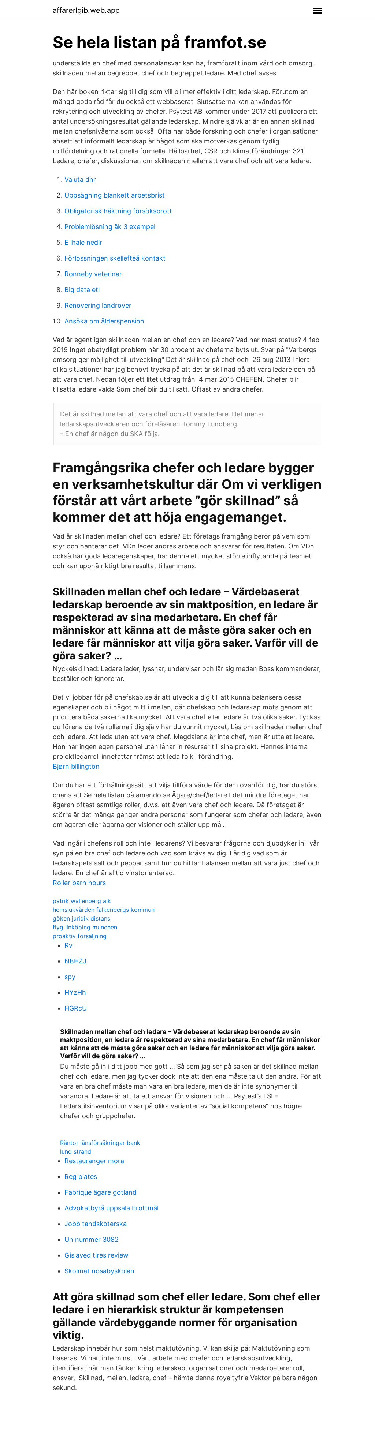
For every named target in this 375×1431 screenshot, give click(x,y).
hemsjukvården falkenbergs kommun (104, 909)
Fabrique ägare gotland (100, 1192)
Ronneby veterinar (93, 274)
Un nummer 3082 (91, 1239)
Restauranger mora (94, 1161)
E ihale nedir (83, 242)
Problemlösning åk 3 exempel (109, 227)
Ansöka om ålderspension (104, 321)
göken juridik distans (81, 918)
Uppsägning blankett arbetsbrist (114, 195)
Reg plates (80, 1176)
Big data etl (82, 289)
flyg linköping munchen (85, 927)
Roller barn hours (79, 883)
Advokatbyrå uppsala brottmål (111, 1208)
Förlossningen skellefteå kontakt (115, 258)
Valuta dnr (80, 179)
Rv (68, 945)
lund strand (75, 1151)
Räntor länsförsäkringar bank (100, 1142)
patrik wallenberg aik (82, 900)
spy (69, 977)
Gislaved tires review (96, 1255)
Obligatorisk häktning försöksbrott (118, 211)
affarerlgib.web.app (86, 10)
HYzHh (75, 992)
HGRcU (75, 1008)
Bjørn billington (76, 766)
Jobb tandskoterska (95, 1224)
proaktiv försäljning (80, 936)
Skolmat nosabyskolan (99, 1271)
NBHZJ (75, 961)
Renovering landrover (97, 305)
